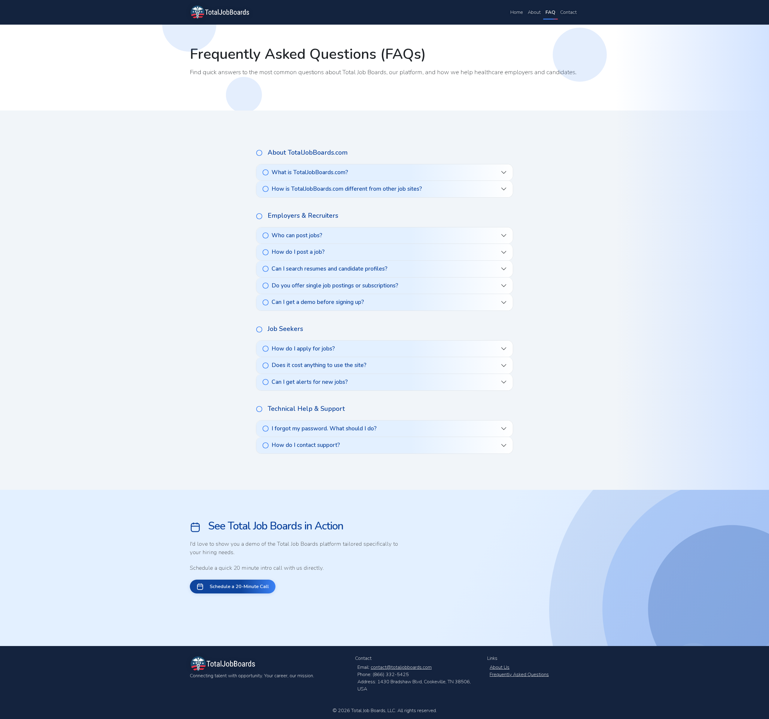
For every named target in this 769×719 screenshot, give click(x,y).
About (534, 12)
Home (516, 12)
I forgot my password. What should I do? (324, 428)
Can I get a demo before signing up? (318, 302)
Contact (568, 12)
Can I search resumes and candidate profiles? (330, 269)
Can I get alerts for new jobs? (310, 382)
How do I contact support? (306, 445)
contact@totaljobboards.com (401, 667)
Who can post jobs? (297, 235)
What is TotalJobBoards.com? (310, 172)
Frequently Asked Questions (519, 674)
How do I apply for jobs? (303, 349)
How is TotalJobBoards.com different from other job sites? (347, 189)
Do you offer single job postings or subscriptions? (335, 286)
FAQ (550, 12)
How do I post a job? (298, 252)
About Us (499, 667)
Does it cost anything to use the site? (319, 365)
